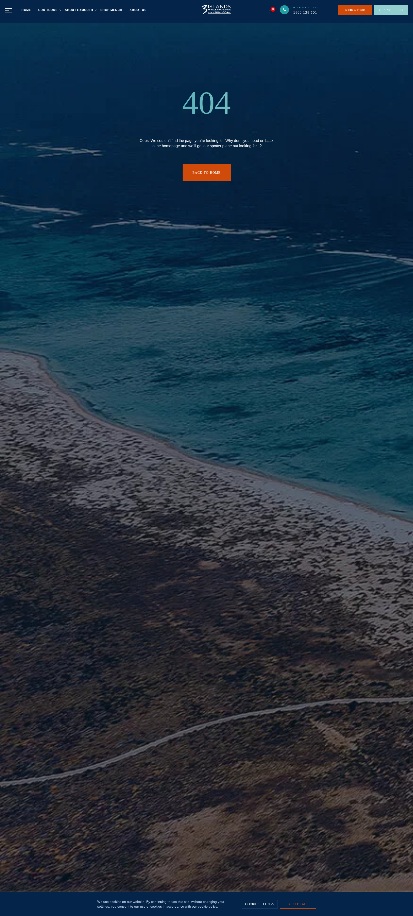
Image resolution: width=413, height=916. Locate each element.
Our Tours (48, 10)
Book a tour (355, 10)
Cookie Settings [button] (259, 904)
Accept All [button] (297, 904)
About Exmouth (79, 10)
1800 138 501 (305, 12)
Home (26, 10)
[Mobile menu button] (8, 10)
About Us (138, 10)
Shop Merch (111, 10)
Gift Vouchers (391, 10)
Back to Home (206, 172)
